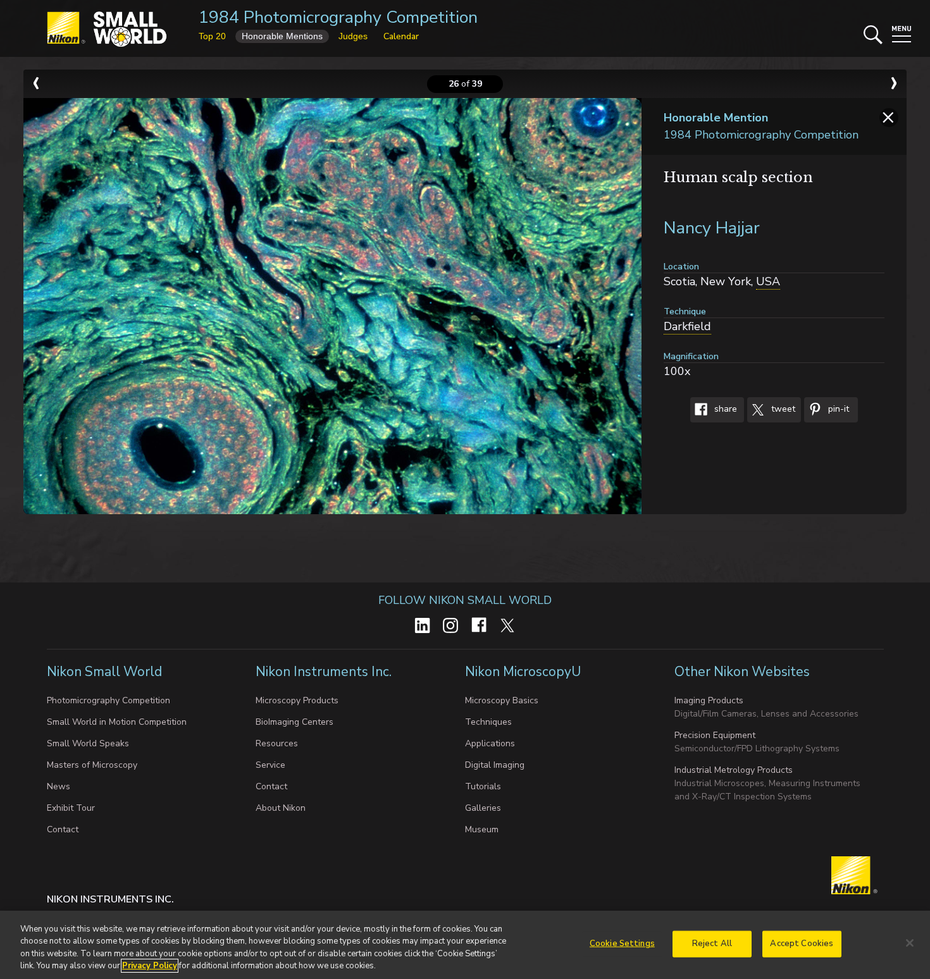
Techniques (488, 722)
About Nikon (281, 808)
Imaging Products (708, 700)
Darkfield (687, 326)
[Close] (910, 943)
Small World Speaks (88, 743)
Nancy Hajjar (712, 228)
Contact (62, 829)
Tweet (782, 409)
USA (768, 281)
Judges (353, 36)
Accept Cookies (801, 943)
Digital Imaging (494, 765)
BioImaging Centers (294, 722)
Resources (277, 743)
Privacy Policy (149, 965)
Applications (490, 743)
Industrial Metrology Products (733, 770)
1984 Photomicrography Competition (338, 17)
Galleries (483, 808)
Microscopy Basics (501, 700)
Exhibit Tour (71, 808)
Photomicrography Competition (108, 700)
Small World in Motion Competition (117, 722)
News (58, 786)
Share (724, 409)
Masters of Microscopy (92, 765)
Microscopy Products (297, 700)
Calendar (401, 36)
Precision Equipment (714, 735)
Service (270, 765)
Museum (482, 829)
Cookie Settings (622, 943)
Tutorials (483, 786)
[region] (465, 945)
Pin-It (837, 409)
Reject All (712, 943)
